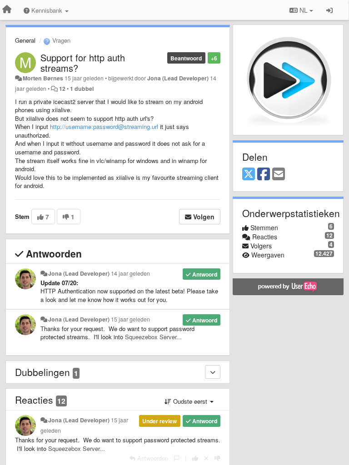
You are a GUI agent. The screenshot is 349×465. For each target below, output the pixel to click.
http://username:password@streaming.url (104, 126)
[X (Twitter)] (248, 174)
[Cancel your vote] (206, 458)
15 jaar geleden (130, 319)
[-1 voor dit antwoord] (217, 458)
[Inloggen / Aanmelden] (329, 10)
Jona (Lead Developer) (178, 78)
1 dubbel (82, 88)
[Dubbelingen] (212, 372)
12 (62, 88)
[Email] (278, 174)
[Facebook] (263, 174)
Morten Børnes (43, 78)
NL (303, 10)
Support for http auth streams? (82, 62)
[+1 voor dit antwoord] (195, 458)
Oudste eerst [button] (190, 401)
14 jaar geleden (130, 273)
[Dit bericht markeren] (176, 458)
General (25, 40)
